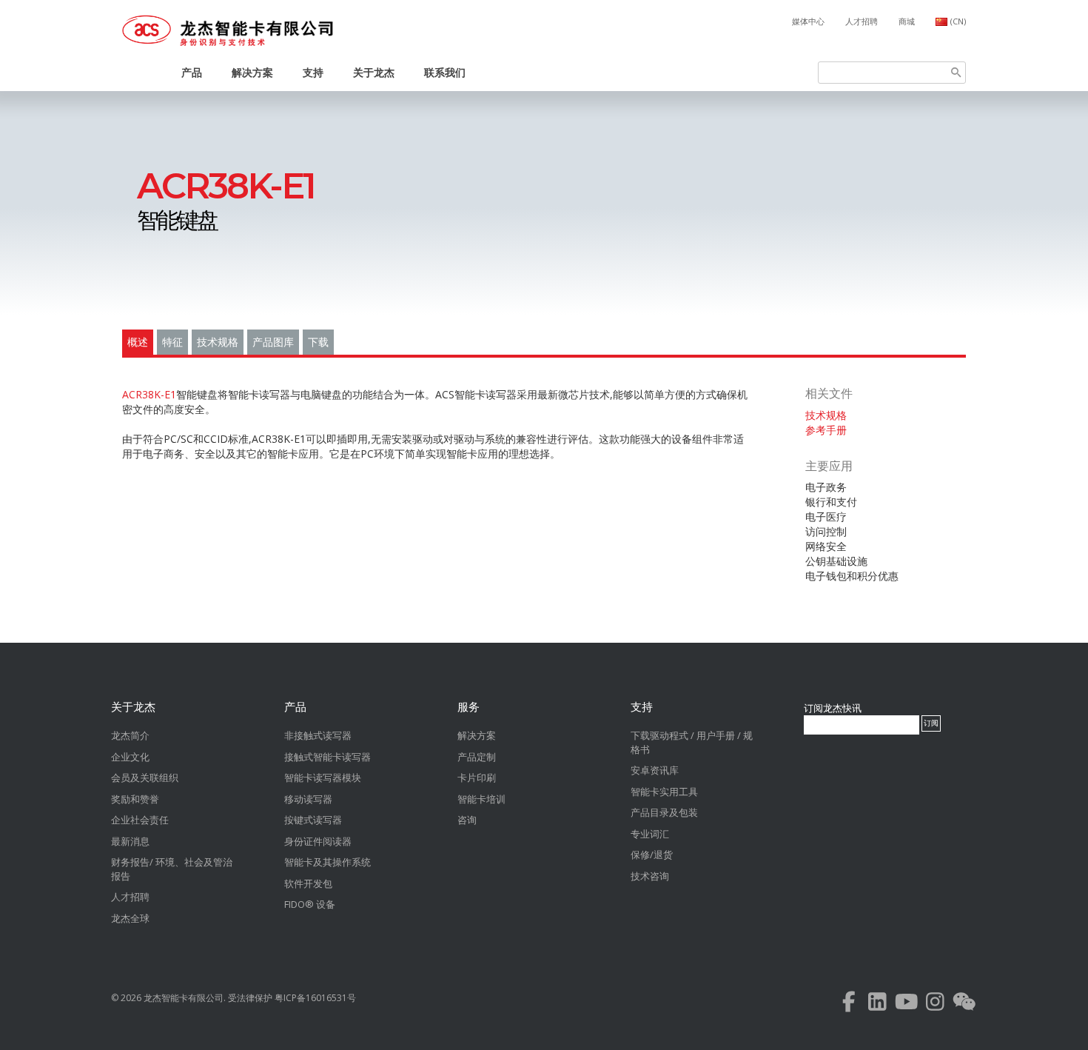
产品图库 (273, 342)
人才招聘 (861, 21)
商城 (907, 21)
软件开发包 (308, 883)
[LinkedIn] (877, 1005)
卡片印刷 (476, 777)
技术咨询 (650, 876)
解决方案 (252, 72)
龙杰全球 (130, 918)
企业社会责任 (140, 819)
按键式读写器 (313, 819)
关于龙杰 (373, 72)
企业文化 (130, 756)
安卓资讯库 (655, 770)
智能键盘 (226, 202)
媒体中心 (808, 21)
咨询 (467, 819)
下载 (318, 342)
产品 (191, 72)
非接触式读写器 (318, 735)
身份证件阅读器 (318, 841)
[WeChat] (964, 1005)
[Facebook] (849, 1005)
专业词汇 (650, 833)
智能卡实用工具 (664, 791)
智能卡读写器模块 (322, 777)
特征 (172, 342)
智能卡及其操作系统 (327, 862)
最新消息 (130, 841)
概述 (137, 342)
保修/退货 (652, 854)
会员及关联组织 (144, 777)
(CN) (958, 21)
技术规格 (217, 342)
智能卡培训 (481, 799)
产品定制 (476, 756)
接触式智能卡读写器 (327, 756)
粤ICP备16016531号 (315, 998)
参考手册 (826, 430)
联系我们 (445, 72)
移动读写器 (308, 799)
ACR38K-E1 (149, 394)
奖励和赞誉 (135, 799)
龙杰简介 (130, 735)
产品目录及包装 (664, 812)
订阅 (931, 723)
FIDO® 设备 (309, 904)
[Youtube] (906, 1005)
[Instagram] (935, 1005)
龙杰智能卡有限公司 (184, 998)
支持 (313, 72)
